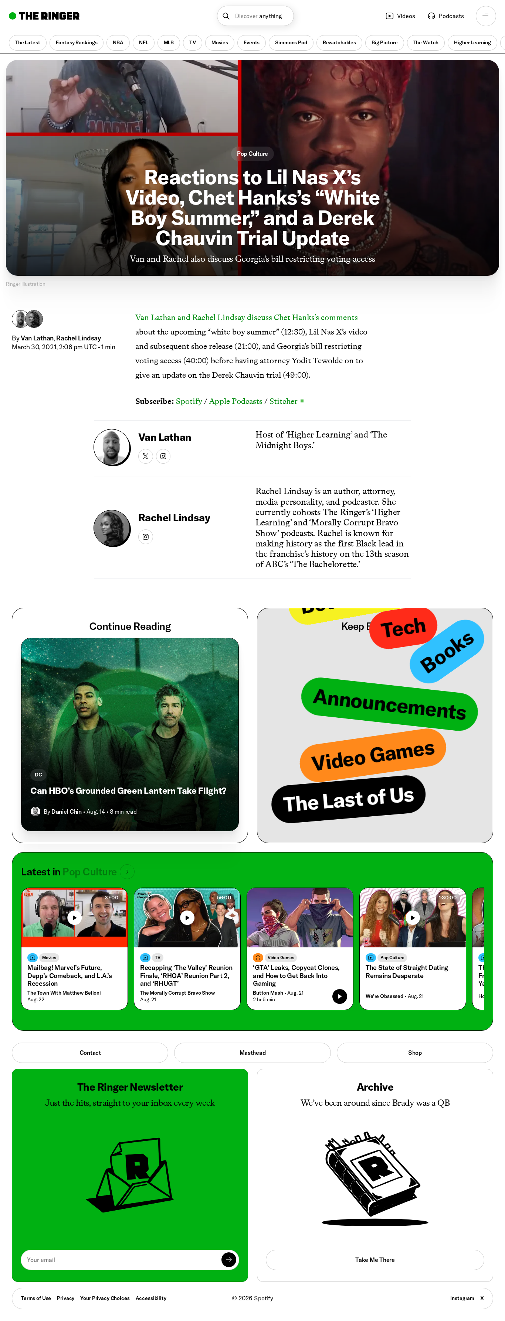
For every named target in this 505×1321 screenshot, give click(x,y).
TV (192, 42)
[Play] (74, 917)
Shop (415, 1052)
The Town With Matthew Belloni (64, 993)
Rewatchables (339, 42)
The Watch (426, 42)
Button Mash (268, 993)
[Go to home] (44, 16)
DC (38, 774)
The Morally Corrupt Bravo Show (177, 993)
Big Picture (384, 42)
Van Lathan (37, 338)
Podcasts (451, 16)
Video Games (281, 957)
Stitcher (287, 401)
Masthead (253, 1052)
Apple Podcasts (235, 401)
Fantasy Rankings (77, 42)
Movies (219, 42)
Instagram (462, 1298)
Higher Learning (472, 42)
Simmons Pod (291, 42)
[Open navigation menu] (486, 16)
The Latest (27, 42)
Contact (90, 1052)
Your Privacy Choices (104, 1298)
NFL (143, 42)
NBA (118, 42)
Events (252, 42)
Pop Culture (252, 153)
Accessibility (151, 1298)
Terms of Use (36, 1298)
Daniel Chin (66, 811)
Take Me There (374, 1259)
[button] (255, 16)
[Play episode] (339, 996)
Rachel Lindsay (78, 338)
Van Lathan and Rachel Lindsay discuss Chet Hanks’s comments (246, 317)
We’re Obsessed (384, 996)
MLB (169, 42)
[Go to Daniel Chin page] (35, 811)
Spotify (189, 401)
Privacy (65, 1298)
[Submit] (228, 1259)
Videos (406, 16)
